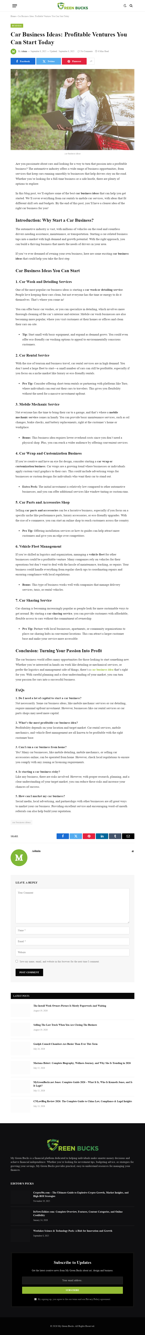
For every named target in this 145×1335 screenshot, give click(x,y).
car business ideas (21, 822)
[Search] (131, 6)
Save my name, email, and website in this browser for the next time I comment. (60, 961)
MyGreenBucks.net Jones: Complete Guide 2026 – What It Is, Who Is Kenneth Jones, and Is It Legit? (82, 1084)
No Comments (87, 51)
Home (13, 16)
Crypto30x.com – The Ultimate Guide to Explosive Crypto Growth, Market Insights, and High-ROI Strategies (81, 1194)
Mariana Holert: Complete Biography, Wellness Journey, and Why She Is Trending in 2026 (82, 1062)
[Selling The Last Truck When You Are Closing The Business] (20, 1029)
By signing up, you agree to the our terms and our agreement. (74, 1299)
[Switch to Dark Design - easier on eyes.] (125, 5)
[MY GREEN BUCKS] (72, 6)
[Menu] (14, 6)
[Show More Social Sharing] (91, 61)
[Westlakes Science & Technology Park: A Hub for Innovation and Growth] (20, 1235)
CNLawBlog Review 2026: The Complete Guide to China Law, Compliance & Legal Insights (82, 1101)
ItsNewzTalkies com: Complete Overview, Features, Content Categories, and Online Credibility (78, 1213)
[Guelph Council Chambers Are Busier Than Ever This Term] (20, 1048)
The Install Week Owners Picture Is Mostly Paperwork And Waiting (69, 1005)
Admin (24, 51)
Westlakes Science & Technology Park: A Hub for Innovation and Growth (72, 1230)
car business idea (102, 669)
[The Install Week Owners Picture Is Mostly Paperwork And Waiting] (20, 1010)
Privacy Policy (93, 1299)
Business (17, 25)
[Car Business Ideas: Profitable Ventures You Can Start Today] (72, 109)
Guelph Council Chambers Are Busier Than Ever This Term (65, 1043)
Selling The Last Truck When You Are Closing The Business (65, 1024)
